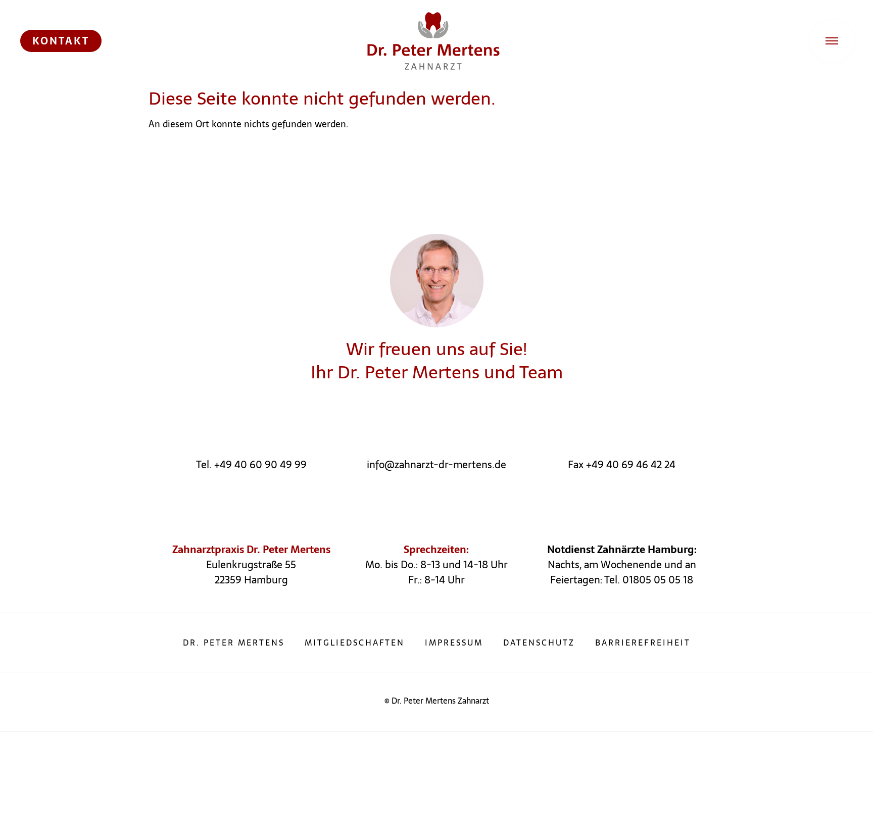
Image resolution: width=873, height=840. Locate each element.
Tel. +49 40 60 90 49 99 (251, 465)
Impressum (454, 642)
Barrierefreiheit (643, 642)
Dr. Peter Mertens (233, 642)
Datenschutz (539, 642)
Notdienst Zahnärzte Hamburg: (622, 549)
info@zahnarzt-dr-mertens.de (436, 465)
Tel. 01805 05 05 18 (648, 580)
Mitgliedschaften (355, 642)
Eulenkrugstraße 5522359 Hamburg (251, 572)
